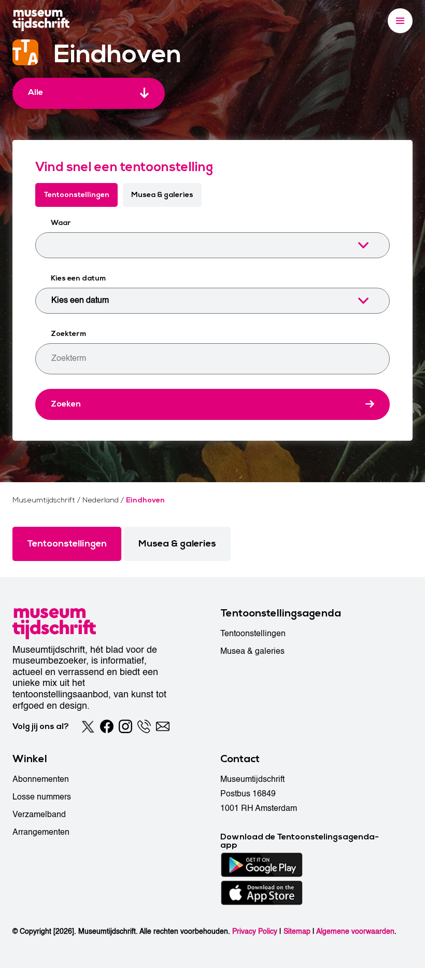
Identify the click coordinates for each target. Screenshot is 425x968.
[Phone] (144, 726)
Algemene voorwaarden (355, 931)
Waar (61, 222)
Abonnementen (40, 779)
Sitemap (297, 931)
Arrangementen (40, 832)
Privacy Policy (254, 931)
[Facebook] (107, 726)
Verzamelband (39, 814)
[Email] (162, 726)
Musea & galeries (162, 194)
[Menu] (400, 20)
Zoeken (66, 404)
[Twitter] (88, 726)
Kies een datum (78, 278)
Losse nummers (41, 797)
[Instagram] (125, 726)
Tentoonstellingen (76, 194)
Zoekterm (68, 333)
